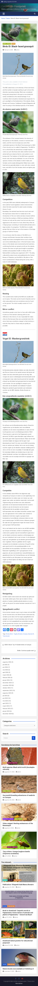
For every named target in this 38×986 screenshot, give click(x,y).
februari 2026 (6, 677)
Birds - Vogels (7, 43)
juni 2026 (5, 667)
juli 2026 (5, 664)
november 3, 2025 (9, 971)
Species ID (31, 634)
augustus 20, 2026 (9, 800)
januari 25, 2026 (8, 945)
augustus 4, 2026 (9, 828)
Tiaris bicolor (6, 636)
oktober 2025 (6, 688)
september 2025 (7, 690)
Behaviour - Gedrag (8, 819)
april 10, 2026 (8, 917)
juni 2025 (5, 698)
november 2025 (7, 685)
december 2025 (7, 682)
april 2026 (5, 672)
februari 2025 (6, 708)
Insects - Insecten (12, 762)
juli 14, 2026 (7, 856)
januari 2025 (6, 711)
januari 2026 (6, 680)
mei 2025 (5, 701)
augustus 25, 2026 (9, 887)
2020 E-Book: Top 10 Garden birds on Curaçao (17, 644)
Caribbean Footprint (13, 6)
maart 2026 (6, 675)
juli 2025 (5, 695)
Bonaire (20, 634)
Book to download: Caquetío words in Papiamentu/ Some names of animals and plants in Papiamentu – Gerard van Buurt (18, 913)
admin (17, 50)
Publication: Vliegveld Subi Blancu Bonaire (18, 884)
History (10, 880)
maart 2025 (6, 706)
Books (4, 906)
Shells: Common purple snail (25, 650)
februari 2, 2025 (8, 50)
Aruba (7, 634)
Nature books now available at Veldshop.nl (18, 969)
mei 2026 (5, 670)
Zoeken (33, 738)
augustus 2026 (7, 662)
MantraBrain (19, 983)
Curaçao (25, 634)
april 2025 (5, 703)
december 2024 (7, 713)
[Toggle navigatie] (3, 14)
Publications (17, 880)
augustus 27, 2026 (9, 772)
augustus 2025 (7, 693)
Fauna (13, 43)
